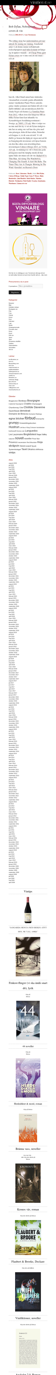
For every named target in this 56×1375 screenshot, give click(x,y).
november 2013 (14, 771)
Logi (10, 323)
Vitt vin (11, 349)
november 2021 (14, 578)
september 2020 (14, 606)
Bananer (11, 303)
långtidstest (29, 434)
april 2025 (12, 495)
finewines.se (13, 377)
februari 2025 (13, 499)
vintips (12, 452)
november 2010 (14, 844)
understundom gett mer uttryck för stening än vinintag (27, 42)
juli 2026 (11, 465)
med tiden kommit (30, 49)
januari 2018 (12, 671)
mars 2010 (12, 860)
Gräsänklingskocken (27, 423)
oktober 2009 (13, 870)
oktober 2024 (13, 507)
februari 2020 (13, 620)
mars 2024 (12, 521)
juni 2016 (11, 709)
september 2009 (14, 872)
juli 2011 (11, 828)
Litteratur (23, 173)
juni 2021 (11, 588)
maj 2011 (11, 832)
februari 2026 (13, 475)
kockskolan (41, 427)
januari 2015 (12, 743)
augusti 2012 (13, 802)
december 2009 (14, 866)
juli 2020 (11, 610)
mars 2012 (12, 812)
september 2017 (14, 679)
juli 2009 (11, 876)
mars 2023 (12, 546)
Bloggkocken (13, 401)
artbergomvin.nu (14, 371)
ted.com (11, 365)
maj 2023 (11, 542)
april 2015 (12, 737)
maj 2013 (11, 783)
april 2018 (12, 664)
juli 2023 (11, 538)
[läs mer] (44, 275)
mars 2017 (12, 691)
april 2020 (12, 616)
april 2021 (12, 592)
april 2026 (12, 471)
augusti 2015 (13, 729)
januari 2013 (12, 791)
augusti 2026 (13, 463)
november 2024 (14, 505)
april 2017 (12, 689)
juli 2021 (11, 586)
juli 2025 (11, 489)
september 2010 (14, 848)
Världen (11, 343)
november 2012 (14, 796)
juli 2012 (11, 803)
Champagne (37, 404)
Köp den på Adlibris (28, 1268)
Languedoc (31, 430)
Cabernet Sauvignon (16, 404)
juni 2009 (11, 878)
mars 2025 (12, 497)
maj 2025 (11, 493)
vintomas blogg (13, 379)
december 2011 (13, 818)
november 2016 (14, 699)
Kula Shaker (31, 178)
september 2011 (14, 824)
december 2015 (14, 721)
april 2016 (12, 713)
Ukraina (31, 449)
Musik (29, 173)
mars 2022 (12, 570)
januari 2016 (12, 719)
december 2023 (14, 527)
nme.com (12, 385)
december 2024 (14, 503)
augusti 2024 (13, 511)
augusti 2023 (13, 535)
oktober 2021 (13, 580)
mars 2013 (12, 787)
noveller (28, 438)
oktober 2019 (13, 628)
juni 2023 (11, 540)
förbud (30, 418)
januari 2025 (12, 501)
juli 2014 (11, 755)
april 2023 (12, 544)
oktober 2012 (13, 797)
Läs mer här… (28, 1155)
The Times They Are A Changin (27, 163)
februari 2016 (13, 717)
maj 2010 (11, 856)
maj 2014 (11, 759)
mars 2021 (12, 594)
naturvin (11, 439)
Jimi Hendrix (21, 178)
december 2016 (14, 697)
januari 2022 (12, 574)
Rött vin (11, 335)
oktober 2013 (13, 773)
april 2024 (12, 519)
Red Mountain (32, 442)
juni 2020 (11, 612)
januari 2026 (12, 477)
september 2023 (14, 533)
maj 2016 (11, 711)
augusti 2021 (13, 584)
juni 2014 (11, 757)
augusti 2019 (13, 632)
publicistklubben (14, 369)
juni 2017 (11, 685)
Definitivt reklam (14, 307)
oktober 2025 (13, 483)
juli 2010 (11, 852)
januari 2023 (12, 550)
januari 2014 (12, 767)
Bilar (10, 305)
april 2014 (12, 761)
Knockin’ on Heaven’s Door (25, 167)
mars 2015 (12, 739)
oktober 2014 (13, 749)
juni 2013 (11, 781)
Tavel (24, 449)
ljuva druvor (12, 381)
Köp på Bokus (28, 1109)
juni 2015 (11, 733)
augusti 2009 (13, 874)
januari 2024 (12, 525)
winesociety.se (13, 383)
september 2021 (14, 582)
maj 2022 (11, 566)
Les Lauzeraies (16, 434)
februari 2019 (13, 644)
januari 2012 (12, 816)
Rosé (10, 333)
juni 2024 (11, 515)
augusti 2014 (13, 753)
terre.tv (11, 361)
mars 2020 (12, 618)
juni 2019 (11, 636)
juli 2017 (11, 683)
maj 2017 (11, 687)
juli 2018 (11, 658)
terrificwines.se (13, 359)
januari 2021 (12, 598)
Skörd (22, 446)
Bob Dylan (40, 173)
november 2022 (14, 554)
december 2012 (14, 793)
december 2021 (14, 576)
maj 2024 (11, 517)
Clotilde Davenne (34, 407)
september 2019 (14, 630)
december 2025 (14, 479)
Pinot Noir (36, 439)
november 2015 (14, 723)
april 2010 (12, 858)
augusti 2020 (13, 608)
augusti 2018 (13, 656)
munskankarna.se (14, 389)
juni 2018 (11, 661)
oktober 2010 (13, 846)
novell (19, 438)
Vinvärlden (12, 347)
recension (22, 442)
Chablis (27, 404)
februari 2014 (13, 765)
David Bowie (14, 411)
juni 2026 (11, 467)
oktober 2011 (13, 822)
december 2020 (14, 600)
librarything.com (14, 363)
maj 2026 (11, 469)
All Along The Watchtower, (29, 158)
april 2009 (12, 882)
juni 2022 (11, 564)
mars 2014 (12, 763)
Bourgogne (33, 400)
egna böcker (16, 418)
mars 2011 (12, 836)
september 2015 (14, 727)
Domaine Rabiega (35, 414)
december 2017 (14, 673)
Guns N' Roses (34, 176)
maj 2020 (11, 614)
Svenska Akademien (38, 181)
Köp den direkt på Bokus (28, 1216)
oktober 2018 (13, 652)
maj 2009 (11, 880)
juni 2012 (11, 806)
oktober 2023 (13, 532)
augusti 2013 (13, 777)
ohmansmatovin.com (15, 373)
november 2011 (13, 820)
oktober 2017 (13, 677)
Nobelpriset (19, 181)
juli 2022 (11, 562)
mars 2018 (12, 667)
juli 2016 (11, 707)
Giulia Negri (24, 176)
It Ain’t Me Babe (35, 161)
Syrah (34, 446)
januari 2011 (12, 840)
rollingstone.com (14, 387)
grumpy (14, 422)
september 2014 (14, 751)
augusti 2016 (13, 705)
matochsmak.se (14, 367)
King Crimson (31, 427)
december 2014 (14, 745)
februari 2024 (13, 523)
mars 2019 (12, 642)
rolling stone (18, 40)
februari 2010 (13, 862)
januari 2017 (12, 695)
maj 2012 (11, 808)
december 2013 (14, 769)
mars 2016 (12, 715)
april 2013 (12, 785)
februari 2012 (13, 814)
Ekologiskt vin (13, 309)
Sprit (10, 339)
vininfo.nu (12, 375)
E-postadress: (13, 286)
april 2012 (12, 810)
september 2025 (14, 485)
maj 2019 (11, 638)
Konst (10, 317)
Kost (17, 173)
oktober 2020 (13, 604)
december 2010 (14, 842)
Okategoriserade (14, 327)
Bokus (28, 996)
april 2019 (12, 640)
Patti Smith (27, 181)
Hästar (11, 315)
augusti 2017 (13, 681)
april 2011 (12, 834)
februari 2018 (13, 668)
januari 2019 (12, 646)
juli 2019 (11, 634)
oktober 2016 (13, 701)
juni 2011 (11, 830)
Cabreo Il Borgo (14, 176)
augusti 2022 (13, 560)
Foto (10, 313)
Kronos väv (20, 431)
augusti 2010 (13, 850)
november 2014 (14, 747)
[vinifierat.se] (41, 2)
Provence (13, 442)
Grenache (40, 419)
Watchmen (12, 183)
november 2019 (14, 626)
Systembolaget (15, 449)
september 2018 (14, 654)
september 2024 (14, 509)
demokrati (25, 410)
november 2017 (14, 675)
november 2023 (14, 529)
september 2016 (14, 703)
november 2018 (14, 650)
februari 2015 (13, 741)
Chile (21, 408)
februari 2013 (13, 789)
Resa (10, 331)
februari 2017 (13, 693)
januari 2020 (12, 622)
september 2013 (14, 775)
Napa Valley (42, 434)
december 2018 (14, 648)
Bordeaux (22, 401)
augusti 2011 (13, 826)
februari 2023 (13, 548)
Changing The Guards (18, 161)
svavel (28, 446)
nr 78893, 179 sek (23, 123)
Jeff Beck (23, 427)
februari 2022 (13, 572)
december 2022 (14, 552)
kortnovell (12, 431)
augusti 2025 (13, 487)
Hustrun (14, 427)
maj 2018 (11, 662)
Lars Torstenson (30, 35)
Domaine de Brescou (18, 414)
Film (10, 311)
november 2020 (14, 602)
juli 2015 (11, 731)
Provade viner (13, 329)
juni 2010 (11, 854)
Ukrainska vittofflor (15, 341)
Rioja (40, 442)
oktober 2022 (13, 556)
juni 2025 (11, 491)
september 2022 (14, 558)
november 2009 (14, 868)
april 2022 (12, 568)
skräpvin (14, 445)
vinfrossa (39, 449)
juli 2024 (11, 513)
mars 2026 (12, 473)
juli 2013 (11, 779)
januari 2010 (12, 864)
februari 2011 (13, 838)
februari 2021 (13, 596)
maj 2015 (11, 735)
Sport (10, 337)
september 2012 (14, 800)
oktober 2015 (13, 725)
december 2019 (14, 624)
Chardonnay (14, 407)
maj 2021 (11, 590)
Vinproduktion (13, 345)
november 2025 (14, 481)
